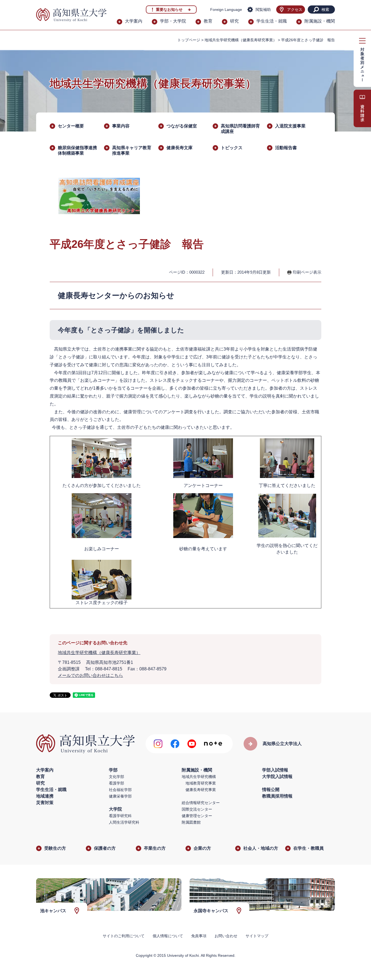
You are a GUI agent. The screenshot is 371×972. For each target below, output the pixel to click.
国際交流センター (197, 809)
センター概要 (71, 126)
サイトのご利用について (123, 936)
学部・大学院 (173, 21)
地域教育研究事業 (201, 783)
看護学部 (116, 783)
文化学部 (116, 776)
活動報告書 (286, 147)
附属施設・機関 (319, 21)
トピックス (232, 147)
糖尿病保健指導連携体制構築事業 (77, 150)
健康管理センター (197, 816)
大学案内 (133, 21)
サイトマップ (257, 936)
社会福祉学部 (120, 789)
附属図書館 (191, 822)
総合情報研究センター (201, 803)
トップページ (188, 40)
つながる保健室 (181, 126)
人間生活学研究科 (124, 822)
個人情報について (168, 936)
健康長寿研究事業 (201, 789)
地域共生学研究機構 (199, 776)
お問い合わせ (226, 936)
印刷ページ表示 (307, 272)
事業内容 (121, 126)
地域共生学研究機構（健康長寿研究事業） (241, 40)
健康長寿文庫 (179, 147)
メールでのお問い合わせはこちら (90, 675)
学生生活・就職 (271, 21)
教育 (208, 21)
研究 (234, 21)
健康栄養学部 (120, 796)
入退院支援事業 (290, 126)
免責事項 (198, 936)
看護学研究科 (120, 816)
